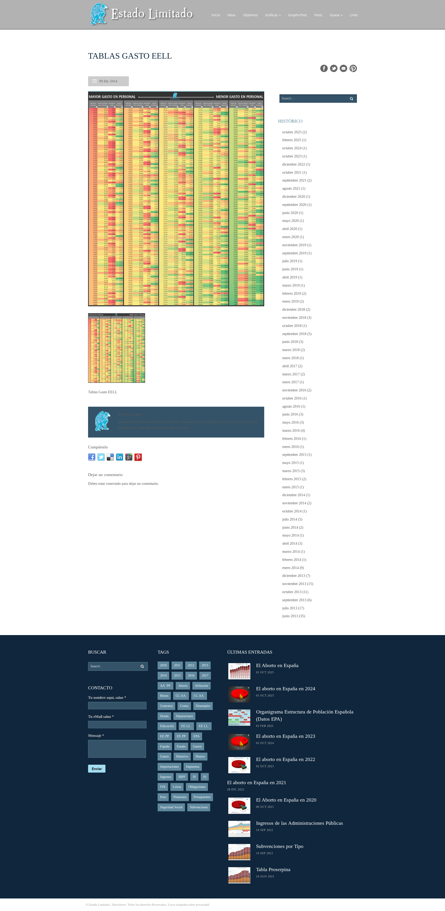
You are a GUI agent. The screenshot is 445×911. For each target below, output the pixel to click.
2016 (191, 675)
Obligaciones (196, 787)
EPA (197, 736)
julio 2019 (289, 261)
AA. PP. (165, 685)
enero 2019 (290, 301)
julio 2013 (289, 608)
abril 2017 (289, 366)
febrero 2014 (291, 560)
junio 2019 (290, 269)
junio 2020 (290, 213)
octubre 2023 (292, 156)
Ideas (231, 15)
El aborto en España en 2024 (285, 688)
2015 (177, 675)
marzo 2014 (291, 551)
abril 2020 (289, 229)
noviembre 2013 (294, 584)
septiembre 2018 (294, 334)
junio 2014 (290, 527)
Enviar (97, 768)
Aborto (183, 685)
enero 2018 (290, 358)
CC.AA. (181, 695)
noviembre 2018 (294, 318)
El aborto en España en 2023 (285, 736)
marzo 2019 (291, 285)
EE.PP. (164, 736)
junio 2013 (290, 616)
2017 (205, 675)
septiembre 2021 (294, 180)
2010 (163, 665)
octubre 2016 (292, 398)
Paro (163, 797)
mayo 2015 (290, 463)
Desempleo (203, 706)
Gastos (197, 746)
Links (354, 15)
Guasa (336, 15)
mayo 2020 (290, 221)
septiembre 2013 (294, 600)
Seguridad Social (171, 807)
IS (194, 777)
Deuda (164, 716)
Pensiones (180, 797)
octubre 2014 (292, 511)
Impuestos (192, 766)
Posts (318, 15)
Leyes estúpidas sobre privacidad (188, 904)
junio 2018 (290, 342)
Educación (167, 726)
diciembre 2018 (293, 309)
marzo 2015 (291, 471)
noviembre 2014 (294, 503)
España (164, 746)
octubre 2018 (292, 326)
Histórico (182, 756)
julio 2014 (289, 519)
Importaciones (169, 766)
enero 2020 (290, 237)
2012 (191, 665)
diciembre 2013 (293, 576)
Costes (184, 706)
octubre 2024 (292, 148)
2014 (163, 675)
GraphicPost (297, 15)
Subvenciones (199, 807)
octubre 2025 (292, 132)
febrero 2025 (291, 140)
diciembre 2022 (293, 164)
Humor (200, 756)
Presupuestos (202, 797)
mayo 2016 (290, 422)
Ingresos (165, 777)
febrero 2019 (291, 293)
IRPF (181, 777)
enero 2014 (290, 568)
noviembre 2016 (294, 390)
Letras (177, 787)
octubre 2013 (292, 592)
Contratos (166, 706)
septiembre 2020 (294, 205)
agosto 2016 (291, 406)
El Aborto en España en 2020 (286, 800)
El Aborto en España (277, 665)
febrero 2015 (291, 479)
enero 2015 (290, 487)
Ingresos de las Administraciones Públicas (299, 823)
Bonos (164, 695)
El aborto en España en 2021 (256, 782)
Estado (181, 746)
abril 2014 (289, 543)
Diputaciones (184, 716)
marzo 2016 (291, 430)
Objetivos (250, 15)
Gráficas (273, 15)
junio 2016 (290, 414)
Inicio (216, 15)
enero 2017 (290, 382)
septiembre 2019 (294, 253)
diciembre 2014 (293, 495)
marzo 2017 (291, 374)
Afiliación (201, 685)
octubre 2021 (292, 172)
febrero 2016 (291, 439)
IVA (162, 787)
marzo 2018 (291, 350)
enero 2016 (290, 447)
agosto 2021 (291, 188)
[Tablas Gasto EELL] (176, 199)
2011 (177, 665)
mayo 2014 (290, 535)
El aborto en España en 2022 (285, 759)
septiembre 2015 (294, 455)
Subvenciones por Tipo (279, 846)
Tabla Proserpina (273, 869)
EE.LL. (186, 726)
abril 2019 (289, 277)
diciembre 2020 (293, 196)
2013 (205, 665)
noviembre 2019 (294, 245)
